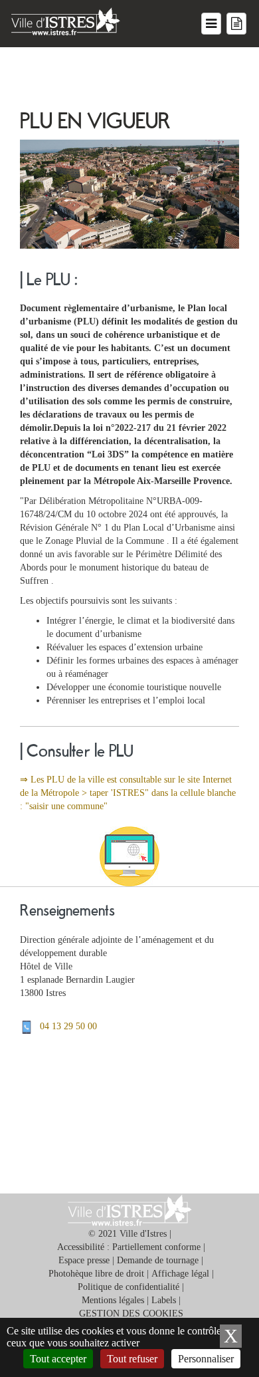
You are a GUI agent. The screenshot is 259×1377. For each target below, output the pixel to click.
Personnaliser (206, 1358)
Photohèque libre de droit (96, 1274)
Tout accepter (58, 1358)
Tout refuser (132, 1358)
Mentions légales (113, 1300)
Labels (163, 1300)
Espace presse (84, 1260)
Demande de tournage (158, 1260)
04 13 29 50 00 (68, 1026)
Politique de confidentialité (128, 1287)
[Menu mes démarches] (236, 24)
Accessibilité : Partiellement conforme (129, 1247)
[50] (30, 1026)
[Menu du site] (211, 24)
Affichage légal (180, 1274)
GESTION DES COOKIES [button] (131, 1313)
